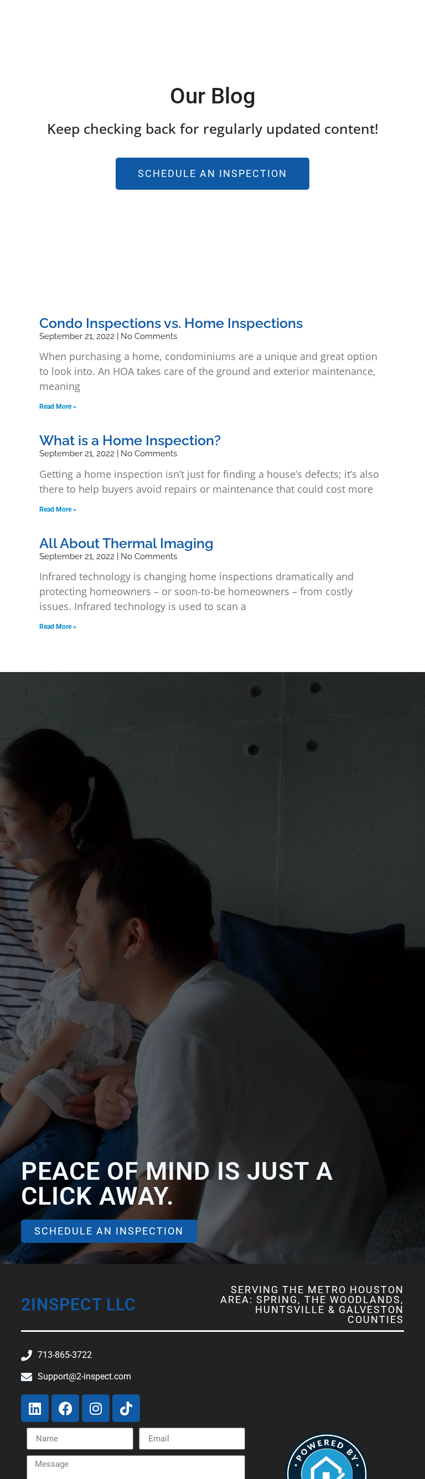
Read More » (57, 406)
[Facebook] (65, 1408)
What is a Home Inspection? (130, 440)
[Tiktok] (126, 1408)
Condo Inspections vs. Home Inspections (171, 323)
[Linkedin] (35, 1408)
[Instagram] (96, 1408)
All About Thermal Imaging (126, 543)
